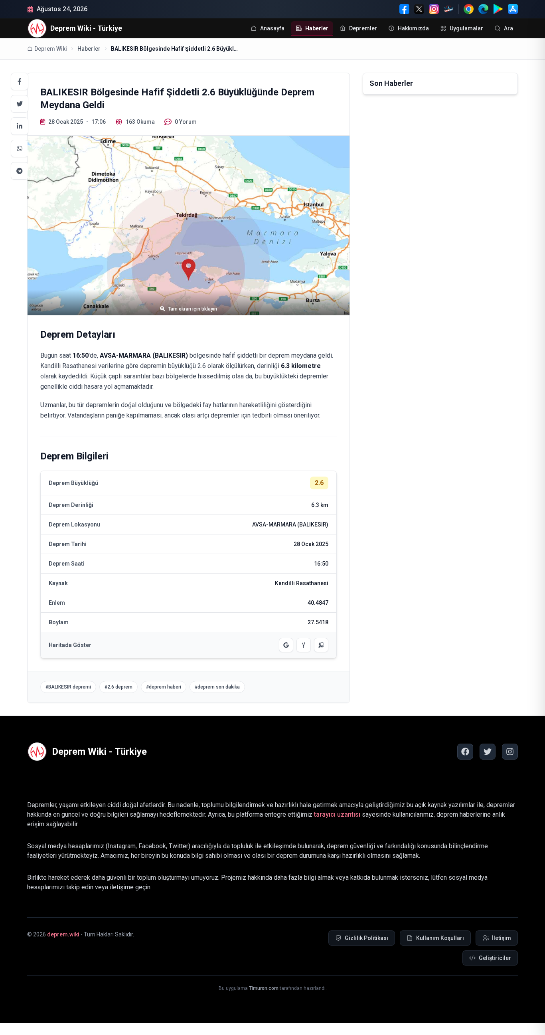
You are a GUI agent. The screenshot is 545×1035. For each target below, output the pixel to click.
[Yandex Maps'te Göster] (303, 645)
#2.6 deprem (118, 687)
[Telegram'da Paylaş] (19, 171)
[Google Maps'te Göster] (286, 645)
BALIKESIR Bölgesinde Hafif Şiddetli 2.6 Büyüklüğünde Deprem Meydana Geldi (175, 49)
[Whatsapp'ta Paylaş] (19, 148)
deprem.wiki (63, 934)
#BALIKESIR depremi (68, 687)
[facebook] (465, 752)
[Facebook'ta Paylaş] (19, 81)
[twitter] (488, 752)
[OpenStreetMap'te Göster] (321, 645)
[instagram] (510, 752)
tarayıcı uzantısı (337, 814)
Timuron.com (263, 988)
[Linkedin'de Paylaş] (19, 126)
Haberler (89, 49)
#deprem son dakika (217, 687)
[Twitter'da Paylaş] (19, 104)
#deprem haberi (163, 687)
